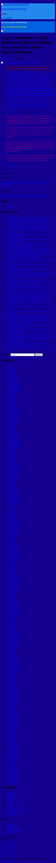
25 (10, 850)
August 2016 (11, 645)
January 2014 (11, 717)
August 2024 (11, 421)
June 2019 (10, 565)
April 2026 (10, 375)
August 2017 (11, 617)
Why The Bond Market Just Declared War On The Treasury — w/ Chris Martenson (27, 270)
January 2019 (11, 577)
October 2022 (12, 473)
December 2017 (12, 607)
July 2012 (10, 758)
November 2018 (13, 582)
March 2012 (11, 768)
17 (8, 847)
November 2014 (13, 693)
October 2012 (12, 751)
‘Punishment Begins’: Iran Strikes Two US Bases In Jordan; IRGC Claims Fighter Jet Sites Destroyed (27, 219)
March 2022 (11, 489)
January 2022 (11, 493)
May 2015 (10, 679)
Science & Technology (15, 809)
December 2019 (12, 552)
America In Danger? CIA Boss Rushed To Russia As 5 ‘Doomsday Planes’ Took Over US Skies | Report (28, 223)
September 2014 (13, 698)
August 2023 (11, 449)
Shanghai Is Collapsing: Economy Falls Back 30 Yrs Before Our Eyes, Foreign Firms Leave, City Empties (28, 344)
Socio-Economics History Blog (14, 9)
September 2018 (13, 586)
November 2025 (13, 387)
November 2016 (13, 638)
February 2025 (12, 407)
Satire (8, 807)
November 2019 (13, 554)
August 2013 (11, 728)
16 (5, 847)
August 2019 (11, 561)
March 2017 (11, 628)
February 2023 (12, 463)
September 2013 (13, 726)
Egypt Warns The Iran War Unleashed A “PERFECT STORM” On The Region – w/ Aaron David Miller (28, 316)
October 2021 (12, 500)
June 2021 (10, 510)
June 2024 (10, 426)
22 (2, 850)
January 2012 (11, 772)
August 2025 (11, 394)
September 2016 (13, 642)
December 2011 (12, 775)
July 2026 (10, 368)
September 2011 (13, 779)
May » (14, 856)
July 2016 (10, 647)
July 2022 (10, 479)
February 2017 (12, 631)
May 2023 (10, 456)
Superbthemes (7, 861)
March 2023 (11, 461)
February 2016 (12, 658)
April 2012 (10, 765)
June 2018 (10, 593)
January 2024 (11, 438)
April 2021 (10, 514)
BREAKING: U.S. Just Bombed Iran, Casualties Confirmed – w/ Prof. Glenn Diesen (26, 244)
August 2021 (11, 505)
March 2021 (11, 517)
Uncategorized (12, 814)
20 (15, 847)
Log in (9, 824)
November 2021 (13, 498)
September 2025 (13, 391)
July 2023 (10, 452)
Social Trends (11, 811)
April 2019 (10, 570)
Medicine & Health (14, 804)
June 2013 (10, 733)
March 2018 (11, 600)
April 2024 (10, 431)
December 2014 (12, 691)
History (9, 802)
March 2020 (11, 545)
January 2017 (11, 633)
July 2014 (10, 703)
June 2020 (10, 538)
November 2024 (13, 414)
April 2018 (10, 598)
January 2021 (11, 521)
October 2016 (12, 640)
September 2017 (13, 614)
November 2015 (13, 665)
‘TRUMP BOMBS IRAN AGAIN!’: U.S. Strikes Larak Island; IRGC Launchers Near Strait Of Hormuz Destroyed (30, 335)
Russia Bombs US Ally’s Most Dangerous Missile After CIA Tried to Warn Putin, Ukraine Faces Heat (29, 298)
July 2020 (10, 535)
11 (10, 844)
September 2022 (13, 475)
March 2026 (11, 377)
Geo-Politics (11, 800)
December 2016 (12, 635)
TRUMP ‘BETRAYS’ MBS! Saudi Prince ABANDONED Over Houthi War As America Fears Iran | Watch (30, 259)
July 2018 (10, 591)
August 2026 (11, 366)
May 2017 (10, 624)
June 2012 (10, 761)
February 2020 (12, 547)
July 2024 (10, 424)
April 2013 (10, 737)
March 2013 (11, 740)
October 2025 (12, 389)
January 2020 (11, 549)
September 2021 (13, 503)
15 (2, 847)
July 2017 (10, 619)
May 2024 (10, 428)
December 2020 (12, 524)
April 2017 (10, 626)
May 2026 (10, 373)
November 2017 (13, 610)
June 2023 (10, 454)
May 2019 (10, 568)
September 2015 (13, 670)
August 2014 (11, 700)
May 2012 (10, 763)
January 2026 (11, 382)
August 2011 (11, 782)
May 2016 (10, 651)
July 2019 (10, 563)
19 (13, 847)
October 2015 (12, 668)
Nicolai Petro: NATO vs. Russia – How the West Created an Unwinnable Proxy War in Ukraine (29, 284)
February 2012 (12, 770)
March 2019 (11, 572)
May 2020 (10, 540)
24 (8, 850)
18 (10, 847)
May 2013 (10, 735)
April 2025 (10, 403)
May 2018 (10, 596)
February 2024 (12, 435)
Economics (10, 795)
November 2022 (13, 470)
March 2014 (11, 712)
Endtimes (10, 797)
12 (13, 844)
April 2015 (10, 682)
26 (13, 850)
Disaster (9, 793)
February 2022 (12, 491)
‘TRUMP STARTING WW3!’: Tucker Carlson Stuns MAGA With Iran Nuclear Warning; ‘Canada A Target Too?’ (28, 229)
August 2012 (11, 756)
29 (2, 853)
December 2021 (12, 496)
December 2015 (12, 663)
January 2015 (11, 689)
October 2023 (12, 445)
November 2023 (13, 442)
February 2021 (12, 519)
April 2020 (10, 542)
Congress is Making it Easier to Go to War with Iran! (24, 195)
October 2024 (12, 417)
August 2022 (11, 477)
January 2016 (11, 661)
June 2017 (10, 621)
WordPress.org (12, 831)
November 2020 (13, 526)
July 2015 (10, 675)
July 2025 (10, 396)
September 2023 (13, 447)
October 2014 (12, 696)
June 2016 (10, 649)
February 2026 (12, 380)
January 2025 (11, 410)
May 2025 (10, 400)
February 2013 (12, 742)
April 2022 (10, 486)
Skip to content (7, 2)
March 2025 (11, 405)
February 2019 (12, 575)
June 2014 (10, 705)
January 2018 (11, 605)
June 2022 (10, 482)
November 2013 (13, 721)
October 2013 (12, 724)
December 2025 (12, 384)
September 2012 (13, 754)
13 (15, 844)
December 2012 (12, 747)
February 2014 (12, 714)
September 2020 (13, 531)
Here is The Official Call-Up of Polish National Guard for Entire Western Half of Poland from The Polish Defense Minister (30, 275)
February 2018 (12, 603)
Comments (12, 829)
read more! (10, 165)
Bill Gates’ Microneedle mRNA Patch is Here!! (25, 280)
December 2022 (12, 468)
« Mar (3, 856)
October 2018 (12, 584)
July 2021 (10, 507)
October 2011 (11, 777)
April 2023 (10, 459)
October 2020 (12, 528)
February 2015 (12, 686)
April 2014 (10, 710)
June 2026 (10, 370)
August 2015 (11, 672)
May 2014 (10, 707)
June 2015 (10, 677)
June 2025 (10, 398)
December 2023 (12, 440)
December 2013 (12, 719)
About (8, 18)
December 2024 (12, 412)
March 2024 (11, 433)
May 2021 (10, 512)
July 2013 (10, 730)
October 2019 (12, 556)
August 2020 (11, 533)
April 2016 (10, 654)
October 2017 (12, 612)
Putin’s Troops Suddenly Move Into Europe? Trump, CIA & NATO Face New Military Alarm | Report (30, 253)
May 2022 (10, 484)
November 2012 (13, 749)
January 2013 (11, 744)
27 (15, 850)
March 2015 (11, 684)
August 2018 (11, 589)
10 (8, 844)
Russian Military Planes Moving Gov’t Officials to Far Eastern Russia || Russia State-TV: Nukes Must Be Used (29, 249)
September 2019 (13, 559)
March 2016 (11, 656)
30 (5, 853)
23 (5, 850)
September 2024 (13, 419)
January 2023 (11, 466)
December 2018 (12, 579)
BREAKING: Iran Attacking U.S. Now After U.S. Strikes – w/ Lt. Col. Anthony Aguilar (30, 321)
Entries (11, 827)
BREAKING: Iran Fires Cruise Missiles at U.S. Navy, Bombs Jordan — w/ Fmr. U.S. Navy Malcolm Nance (28, 293)
